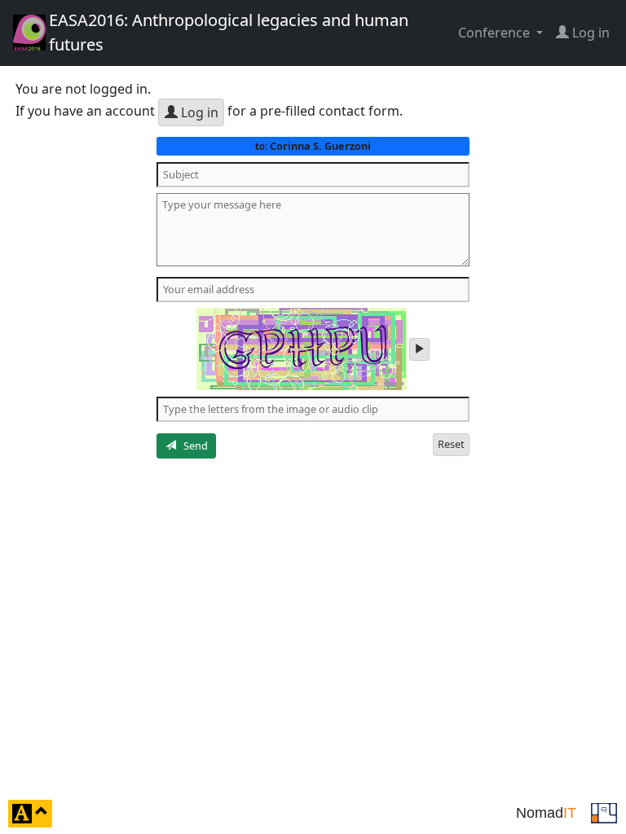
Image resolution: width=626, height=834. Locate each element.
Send (192, 445)
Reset (451, 444)
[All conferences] (604, 812)
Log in (198, 112)
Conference (495, 33)
